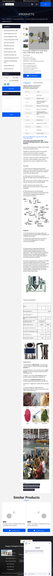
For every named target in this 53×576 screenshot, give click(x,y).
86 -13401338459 (47, 1)
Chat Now (11, 88)
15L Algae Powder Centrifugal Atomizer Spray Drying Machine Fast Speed (14, 524)
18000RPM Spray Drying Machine (31, 484)
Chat (46, 4)
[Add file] (26, 573)
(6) (9, 65)
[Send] (49, 573)
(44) (9, 48)
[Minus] (49, 543)
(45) (11, 39)
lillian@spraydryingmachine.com (32, 1)
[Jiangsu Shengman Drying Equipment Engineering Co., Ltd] (9, 4)
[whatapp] (5, 84)
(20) (9, 42)
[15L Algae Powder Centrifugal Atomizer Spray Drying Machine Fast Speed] (14, 512)
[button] (25, 48)
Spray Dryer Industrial (29, 489)
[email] (8, 84)
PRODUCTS (9, 19)
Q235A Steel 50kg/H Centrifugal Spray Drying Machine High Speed (38, 524)
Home (3, 19)
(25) (9, 45)
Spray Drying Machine (18, 19)
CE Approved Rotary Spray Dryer (31, 487)
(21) (8, 68)
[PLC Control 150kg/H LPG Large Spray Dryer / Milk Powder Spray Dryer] (39, 38)
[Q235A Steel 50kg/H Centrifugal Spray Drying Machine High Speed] (38, 512)
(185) (11, 30)
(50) (10, 36)
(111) (10, 33)
